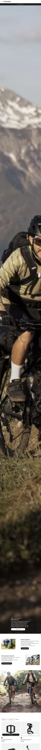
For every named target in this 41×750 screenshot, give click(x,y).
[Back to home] (7, 1)
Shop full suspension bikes (6, 663)
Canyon (12, 618)
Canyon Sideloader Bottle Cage (26, 739)
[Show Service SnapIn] (40, 375)
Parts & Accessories (18, 618)
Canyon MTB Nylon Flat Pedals (6, 739)
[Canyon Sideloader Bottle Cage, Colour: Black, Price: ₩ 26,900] (30, 729)
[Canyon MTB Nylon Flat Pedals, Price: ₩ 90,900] (10, 729)
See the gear (18, 629)
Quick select (30, 734)
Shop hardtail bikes (25, 648)
